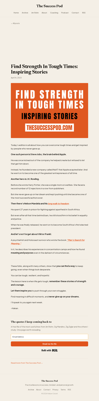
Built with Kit (50, 350)
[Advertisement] (49, 44)
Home (16, 13)
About (44, 13)
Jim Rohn (35, 13)
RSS (83, 13)
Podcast (65, 13)
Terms (63, 389)
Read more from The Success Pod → (27, 363)
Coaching (54, 13)
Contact (75, 13)
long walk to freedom (58, 203)
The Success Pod (49, 6)
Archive (25, 13)
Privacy (55, 389)
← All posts (15, 23)
